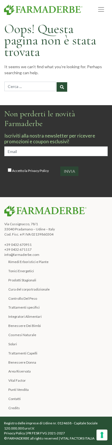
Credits (14, 408)
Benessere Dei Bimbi (24, 326)
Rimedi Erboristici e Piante (28, 262)
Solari (12, 344)
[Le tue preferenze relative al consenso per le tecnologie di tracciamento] (101, 435)
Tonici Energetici (21, 271)
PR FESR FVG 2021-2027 (46, 433)
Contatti (14, 399)
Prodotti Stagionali (22, 280)
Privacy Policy (38, 170)
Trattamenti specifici (24, 307)
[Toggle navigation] (101, 9)
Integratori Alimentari (25, 316)
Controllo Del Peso (22, 298)
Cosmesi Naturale (22, 335)
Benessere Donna (22, 362)
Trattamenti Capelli (22, 353)
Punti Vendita (18, 389)
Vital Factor (17, 380)
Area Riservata (19, 371)
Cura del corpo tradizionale (29, 289)
